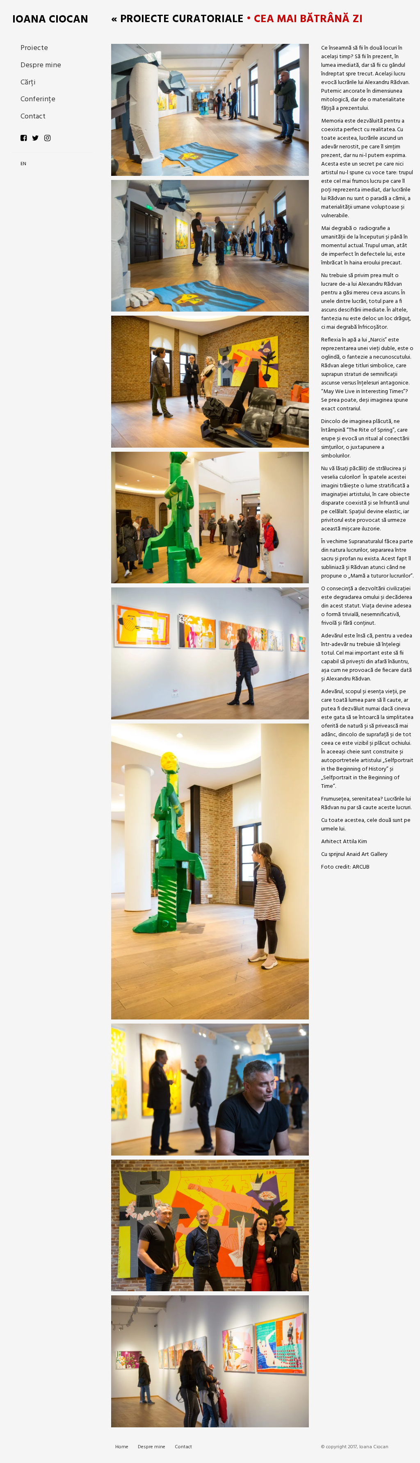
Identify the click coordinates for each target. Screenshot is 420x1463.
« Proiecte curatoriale (177, 19)
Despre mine (41, 65)
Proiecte (34, 48)
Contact (33, 117)
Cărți (28, 83)
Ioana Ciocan (50, 19)
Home (121, 1447)
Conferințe (38, 99)
